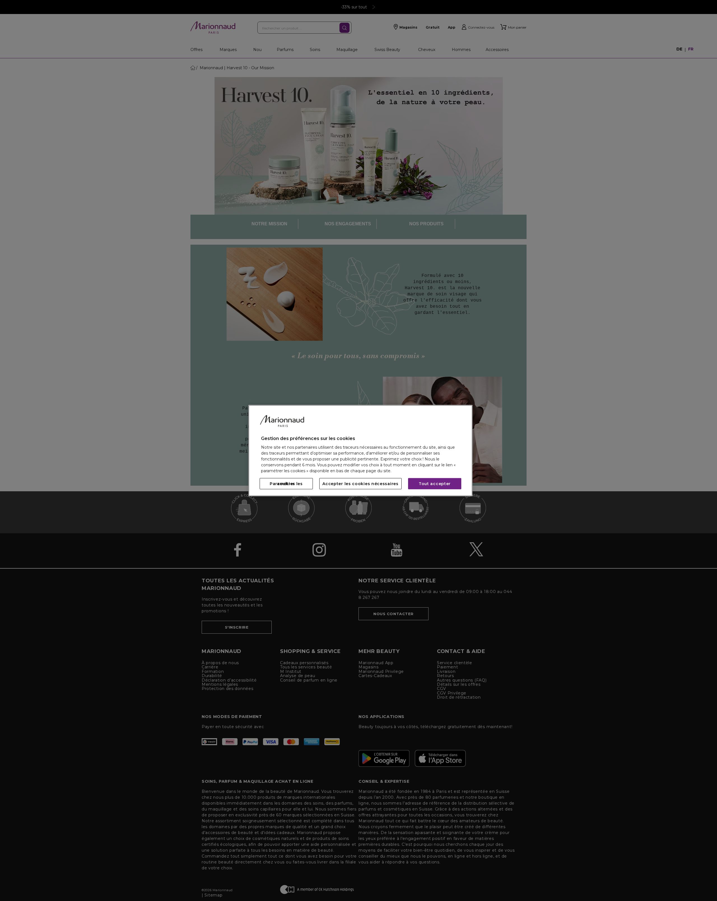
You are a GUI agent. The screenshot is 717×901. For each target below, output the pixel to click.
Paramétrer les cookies (286, 483)
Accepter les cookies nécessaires (360, 483)
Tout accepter (435, 483)
